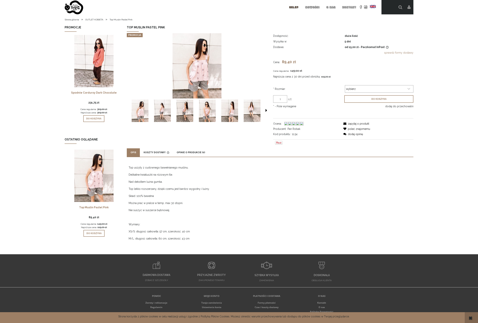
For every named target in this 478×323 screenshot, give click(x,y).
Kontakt (321, 302)
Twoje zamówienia (211, 302)
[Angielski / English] (373, 6)
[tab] (133, 152)
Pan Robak (294, 128)
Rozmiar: (279, 88)
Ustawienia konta (211, 307)
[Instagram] (365, 7)
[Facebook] (361, 7)
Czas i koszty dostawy (267, 307)
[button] (266, 110)
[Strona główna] (74, 7)
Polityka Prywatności (321, 311)
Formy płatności (267, 302)
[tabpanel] (270, 203)
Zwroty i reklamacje (156, 302)
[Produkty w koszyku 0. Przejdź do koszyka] (388, 7)
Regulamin (156, 307)
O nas (322, 307)
